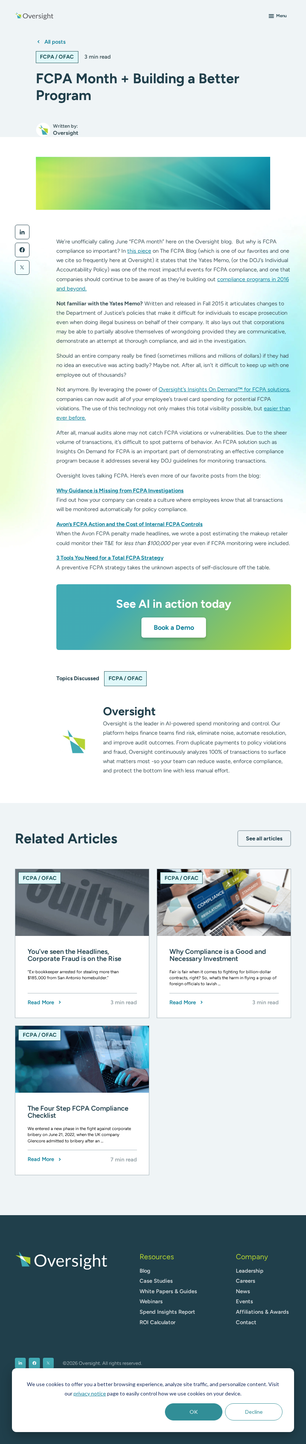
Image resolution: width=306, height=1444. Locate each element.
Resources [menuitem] (157, 1256)
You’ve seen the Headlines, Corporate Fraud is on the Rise (74, 955)
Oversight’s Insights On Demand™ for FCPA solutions (224, 389)
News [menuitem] (243, 1291)
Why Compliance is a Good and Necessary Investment (217, 955)
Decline (254, 1412)
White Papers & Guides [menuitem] (168, 1291)
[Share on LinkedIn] (22, 232)
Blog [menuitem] (145, 1270)
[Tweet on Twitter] (22, 267)
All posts (55, 42)
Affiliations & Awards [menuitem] (262, 1311)
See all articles (264, 838)
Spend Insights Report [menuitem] (167, 1311)
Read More (41, 1002)
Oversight (129, 711)
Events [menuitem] (244, 1301)
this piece (139, 251)
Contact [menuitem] (246, 1322)
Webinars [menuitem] (151, 1301)
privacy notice (90, 1393)
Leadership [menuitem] (249, 1270)
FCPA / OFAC (57, 56)
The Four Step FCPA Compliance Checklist (78, 1112)
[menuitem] (20, 1363)
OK (194, 1412)
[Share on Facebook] (22, 250)
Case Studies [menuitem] (156, 1280)
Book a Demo (174, 627)
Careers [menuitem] (245, 1280)
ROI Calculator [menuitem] (157, 1322)
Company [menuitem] (252, 1256)
